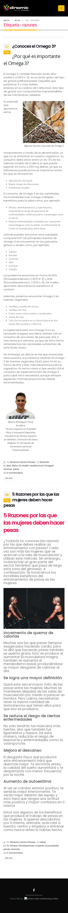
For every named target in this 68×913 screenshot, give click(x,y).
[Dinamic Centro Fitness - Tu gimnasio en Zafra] (15, 7)
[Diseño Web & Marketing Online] (41, 898)
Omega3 (49, 465)
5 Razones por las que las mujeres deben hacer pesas (31, 499)
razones (7, 469)
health (25, 465)
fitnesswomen (26, 845)
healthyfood (36, 465)
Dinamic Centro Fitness (22, 462)
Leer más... (9, 478)
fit (19, 465)
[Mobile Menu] (61, 8)
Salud (43, 842)
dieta (15, 465)
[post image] (34, 37)
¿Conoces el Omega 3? (34, 46)
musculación (52, 845)
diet (9, 465)
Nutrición (44, 462)
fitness (14, 845)
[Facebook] (34, 890)
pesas (6, 849)
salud (16, 469)
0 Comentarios (15, 472)
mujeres (39, 845)
